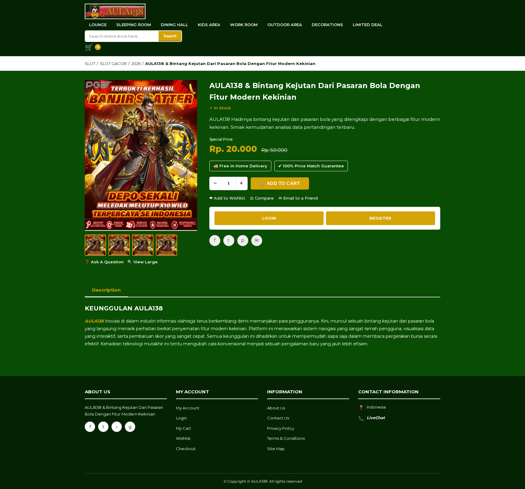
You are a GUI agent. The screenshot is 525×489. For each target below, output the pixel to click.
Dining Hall (174, 24)
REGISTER (380, 218)
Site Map (276, 448)
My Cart (183, 428)
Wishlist (183, 438)
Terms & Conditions (286, 438)
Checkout (186, 448)
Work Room (244, 24)
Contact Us (278, 417)
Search (170, 36)
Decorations (327, 24)
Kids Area (209, 24)
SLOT (90, 63)
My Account (187, 407)
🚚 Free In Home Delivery (240, 165)
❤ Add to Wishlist (227, 198)
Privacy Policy (280, 428)
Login (181, 417)
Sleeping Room (133, 24)
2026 (136, 63)
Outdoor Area (284, 24)
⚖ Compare (262, 198)
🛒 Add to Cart (280, 183)
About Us (276, 407)
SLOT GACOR (113, 63)
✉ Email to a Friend (298, 198)
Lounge (98, 24)
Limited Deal (368, 24)
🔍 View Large (142, 261)
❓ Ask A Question (104, 261)
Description (106, 290)
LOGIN (269, 218)
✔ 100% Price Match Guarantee (311, 165)
